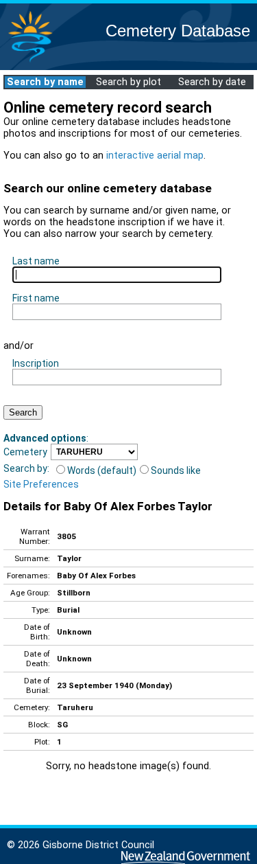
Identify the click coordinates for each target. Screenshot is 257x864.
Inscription (35, 363)
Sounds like (176, 470)
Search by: (26, 468)
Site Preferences (41, 484)
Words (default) (101, 470)
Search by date (212, 82)
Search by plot (128, 82)
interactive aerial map (155, 155)
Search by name (45, 82)
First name (36, 298)
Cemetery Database (178, 30)
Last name (36, 260)
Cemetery (25, 451)
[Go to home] (30, 61)
